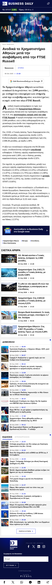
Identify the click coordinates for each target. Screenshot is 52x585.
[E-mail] (47, 582)
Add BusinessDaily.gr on (26, 81)
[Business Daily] (17, 3)
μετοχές (46, 176)
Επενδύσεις (35, 241)
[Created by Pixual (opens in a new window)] (26, 575)
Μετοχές (25, 241)
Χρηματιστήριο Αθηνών (30, 109)
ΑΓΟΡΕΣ (21, 68)
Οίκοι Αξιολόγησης (9, 243)
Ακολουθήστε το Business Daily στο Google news (28, 230)
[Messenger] (30, 582)
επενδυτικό (36, 150)
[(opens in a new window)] (4, 582)
